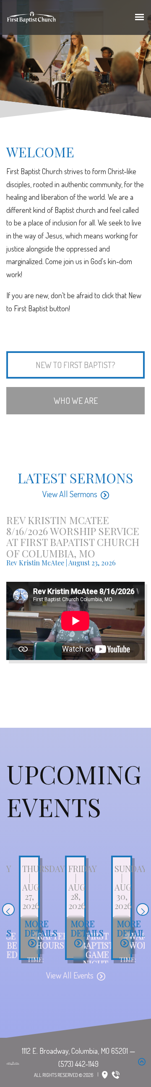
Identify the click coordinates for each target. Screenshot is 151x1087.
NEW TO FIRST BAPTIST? (75, 364)
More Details (41, 928)
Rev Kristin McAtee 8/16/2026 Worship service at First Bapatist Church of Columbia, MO (72, 536)
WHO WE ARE (76, 400)
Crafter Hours (49, 940)
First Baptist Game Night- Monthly (97, 954)
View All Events (70, 975)
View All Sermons (69, 493)
